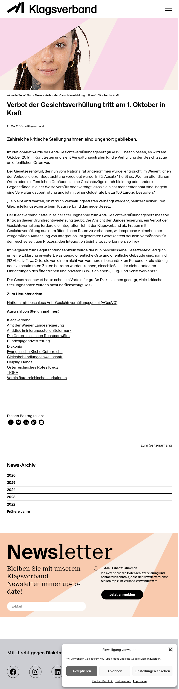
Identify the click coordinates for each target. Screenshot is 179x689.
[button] (170, 650)
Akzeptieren (81, 671)
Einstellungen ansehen (152, 671)
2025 (11, 482)
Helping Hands (20, 362)
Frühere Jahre (18, 511)
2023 (11, 497)
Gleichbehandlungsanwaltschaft (34, 356)
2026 (11, 475)
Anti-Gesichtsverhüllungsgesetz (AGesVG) (87, 152)
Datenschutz (123, 681)
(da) (88, 285)
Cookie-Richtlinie (102, 681)
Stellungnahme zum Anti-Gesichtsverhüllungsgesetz (109, 215)
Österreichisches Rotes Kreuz (32, 367)
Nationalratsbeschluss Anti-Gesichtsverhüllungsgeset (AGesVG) (62, 302)
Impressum (140, 681)
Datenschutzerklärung (143, 573)
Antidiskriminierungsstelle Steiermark (39, 330)
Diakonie (14, 346)
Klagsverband (19, 320)
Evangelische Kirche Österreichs (34, 351)
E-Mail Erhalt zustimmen (119, 568)
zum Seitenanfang (156, 445)
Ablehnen (114, 671)
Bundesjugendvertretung (28, 341)
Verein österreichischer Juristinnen (37, 377)
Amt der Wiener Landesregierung (35, 325)
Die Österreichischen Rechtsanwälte (38, 335)
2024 (11, 490)
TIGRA (12, 372)
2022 (11, 504)
